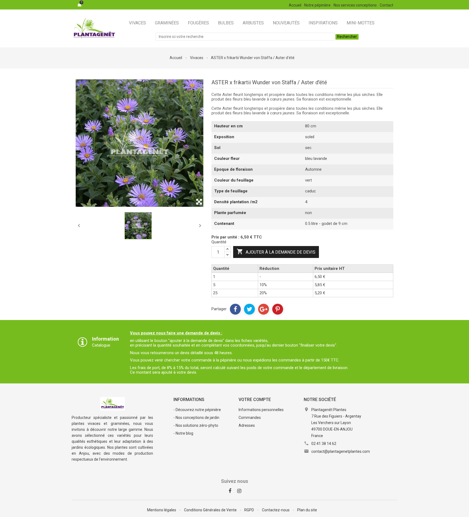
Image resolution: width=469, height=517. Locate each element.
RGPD (249, 510)
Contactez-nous (276, 510)
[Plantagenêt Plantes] (112, 403)
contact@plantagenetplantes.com (340, 451)
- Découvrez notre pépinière (197, 410)
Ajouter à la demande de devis (276, 251)
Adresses (247, 425)
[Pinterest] (277, 309)
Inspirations (323, 22)
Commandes (250, 417)
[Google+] (263, 309)
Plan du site (307, 510)
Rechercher (347, 36)
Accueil (295, 5)
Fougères (198, 22)
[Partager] (235, 309)
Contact (386, 5)
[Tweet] (249, 309)
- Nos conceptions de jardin (196, 417)
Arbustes (253, 22)
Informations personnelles (261, 410)
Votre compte (255, 399)
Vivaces (137, 22)
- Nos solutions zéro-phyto (195, 425)
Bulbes (226, 22)
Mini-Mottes (361, 22)
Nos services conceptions (355, 5)
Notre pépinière (317, 5)
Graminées (167, 22)
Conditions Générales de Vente (210, 510)
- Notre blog (183, 433)
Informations (188, 399)
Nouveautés (286, 22)
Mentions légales (162, 510)
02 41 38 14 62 (323, 443)
